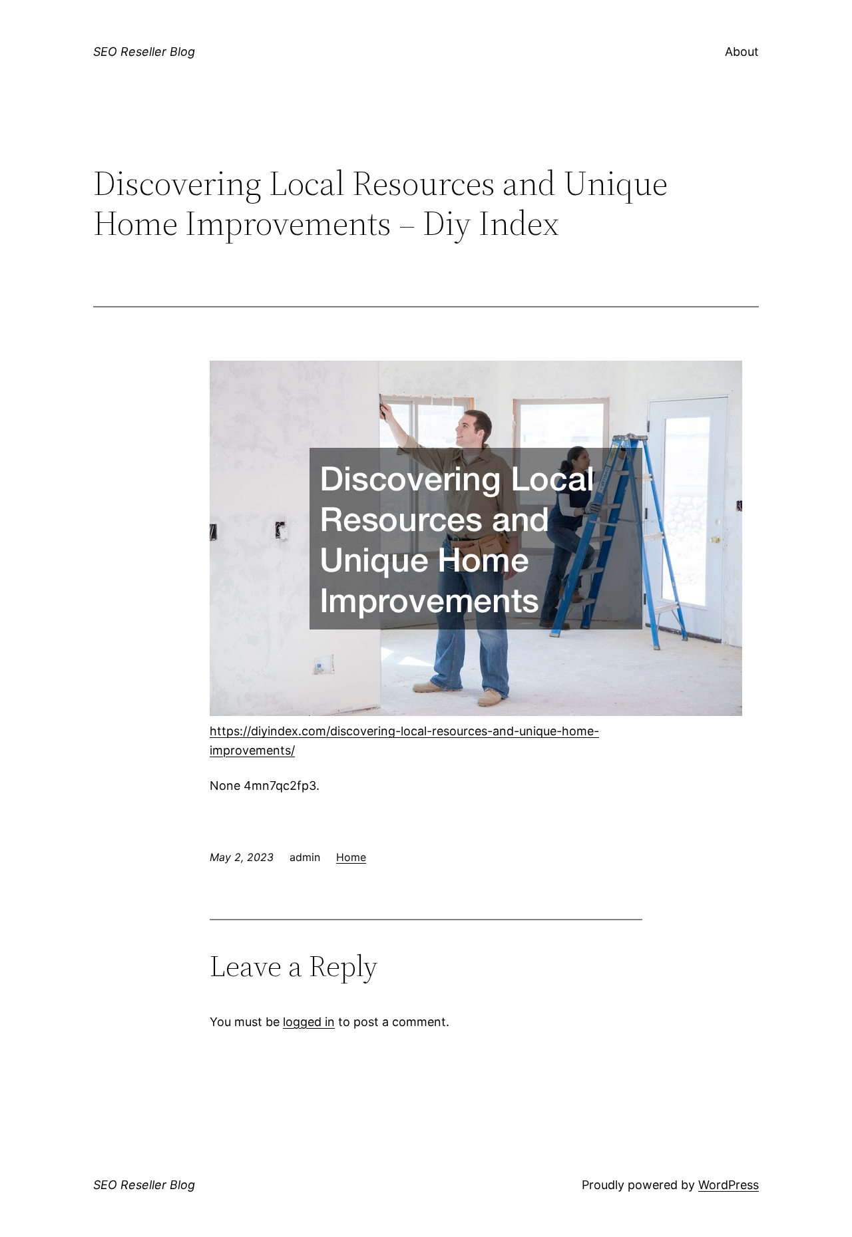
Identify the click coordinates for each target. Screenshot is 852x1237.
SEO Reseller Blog (144, 52)
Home (351, 857)
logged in (309, 1022)
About (742, 52)
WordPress (728, 1185)
